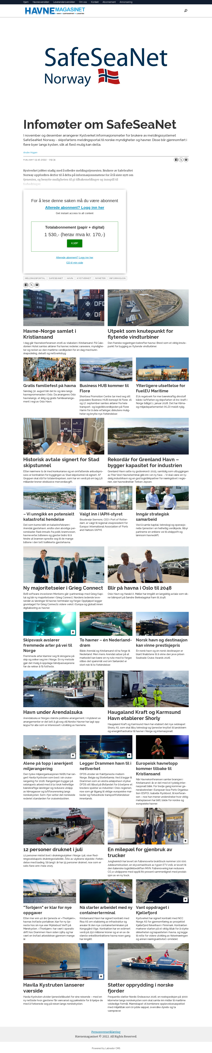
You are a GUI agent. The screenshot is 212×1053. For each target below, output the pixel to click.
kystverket (84, 278)
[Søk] (186, 10)
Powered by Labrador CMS (106, 1048)
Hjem (26, 2)
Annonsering (126, 2)
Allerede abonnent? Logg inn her (74, 207)
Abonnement (109, 2)
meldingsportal (35, 278)
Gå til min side (74, 262)
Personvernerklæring (106, 1032)
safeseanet (56, 278)
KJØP (74, 243)
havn (70, 278)
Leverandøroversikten (64, 2)
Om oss (83, 2)
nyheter (100, 278)
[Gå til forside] (55, 11)
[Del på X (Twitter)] (181, 159)
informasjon (117, 278)
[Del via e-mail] (186, 159)
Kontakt (95, 2)
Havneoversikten (41, 2)
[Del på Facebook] (176, 159)
